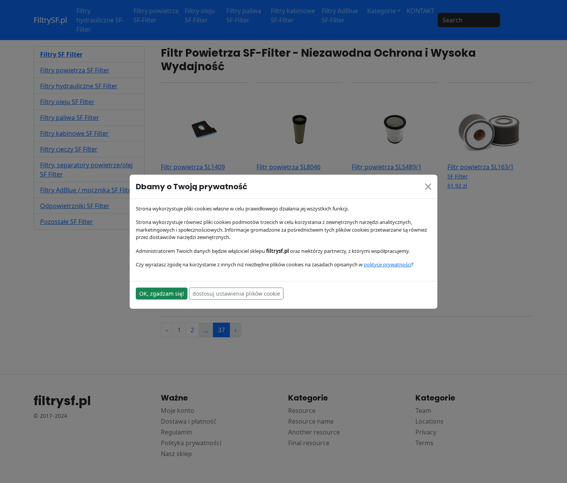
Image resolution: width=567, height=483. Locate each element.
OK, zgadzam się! (161, 293)
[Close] (428, 186)
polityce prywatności (387, 264)
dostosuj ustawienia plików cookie (236, 293)
